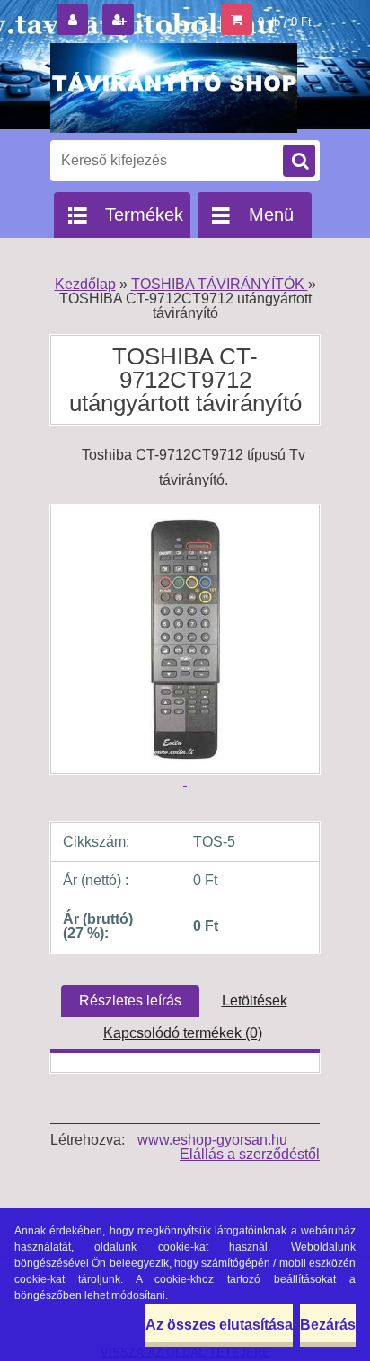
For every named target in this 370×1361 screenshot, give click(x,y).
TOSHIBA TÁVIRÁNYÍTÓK (219, 284)
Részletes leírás (130, 1000)
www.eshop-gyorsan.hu (212, 1139)
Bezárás (328, 1324)
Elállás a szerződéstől (250, 1154)
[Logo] (173, 88)
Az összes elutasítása (219, 1324)
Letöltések (254, 1000)
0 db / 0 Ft (285, 22)
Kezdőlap (85, 284)
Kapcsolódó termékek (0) (182, 1033)
